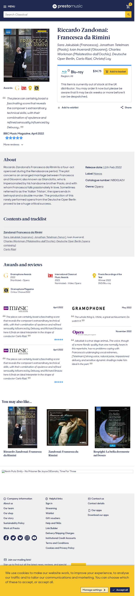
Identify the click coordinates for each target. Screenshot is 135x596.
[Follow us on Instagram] (28, 538)
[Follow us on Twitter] (14, 538)
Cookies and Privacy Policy (60, 547)
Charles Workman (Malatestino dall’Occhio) (29, 241)
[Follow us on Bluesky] (21, 538)
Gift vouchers (53, 518)
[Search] (128, 14)
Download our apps (98, 515)
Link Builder (52, 528)
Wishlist (50, 513)
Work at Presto (12, 528)
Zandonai (9, 232)
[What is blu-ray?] (69, 72)
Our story (9, 518)
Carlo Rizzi (10, 249)
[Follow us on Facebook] (7, 538)
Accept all (122, 589)
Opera (99, 186)
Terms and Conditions (57, 543)
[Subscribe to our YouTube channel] (35, 538)
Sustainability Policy (14, 523)
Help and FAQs (53, 523)
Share (128, 107)
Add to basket (118, 71)
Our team (9, 508)
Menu (11, 6)
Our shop (8, 513)
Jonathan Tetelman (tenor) (50, 237)
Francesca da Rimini (29, 232)
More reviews (11, 144)
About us (8, 503)
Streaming (51, 508)
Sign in (49, 503)
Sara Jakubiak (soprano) (18, 237)
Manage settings (92, 589)
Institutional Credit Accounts (61, 538)
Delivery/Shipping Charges (60, 533)
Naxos (98, 173)
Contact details (96, 503)
